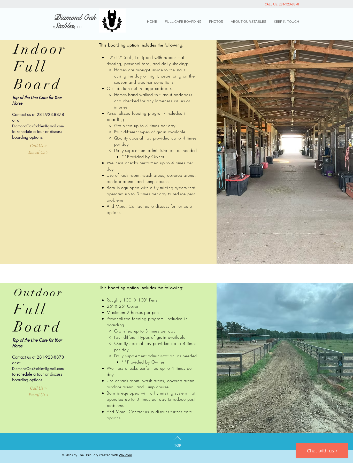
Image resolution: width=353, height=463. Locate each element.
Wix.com (125, 455)
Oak (89, 17)
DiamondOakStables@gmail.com (38, 126)
